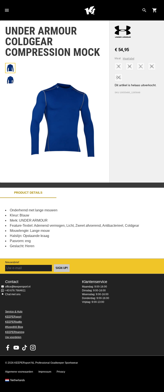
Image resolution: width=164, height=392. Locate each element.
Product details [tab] (28, 192)
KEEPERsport (13, 316)
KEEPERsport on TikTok (24, 347)
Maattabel (128, 58)
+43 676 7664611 (15, 290)
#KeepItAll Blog (14, 326)
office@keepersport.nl (18, 286)
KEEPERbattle (13, 321)
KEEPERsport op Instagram (33, 347)
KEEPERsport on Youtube (16, 347)
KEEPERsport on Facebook (8, 347)
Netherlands (17, 380)
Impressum (44, 371)
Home (89, 10)
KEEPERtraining (14, 332)
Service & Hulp (13, 311)
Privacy (61, 371)
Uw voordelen (13, 337)
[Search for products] (144, 10)
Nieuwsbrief (12, 262)
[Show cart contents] (154, 10)
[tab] (10, 68)
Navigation (7, 10)
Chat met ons (12, 294)
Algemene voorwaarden (19, 371)
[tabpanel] (74, 228)
